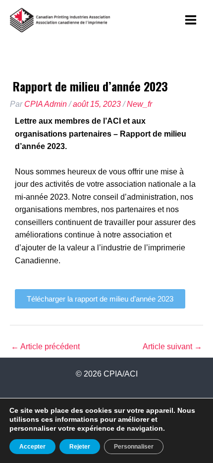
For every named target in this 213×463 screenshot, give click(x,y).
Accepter (32, 446)
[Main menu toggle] (191, 19)
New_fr (139, 104)
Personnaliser (134, 446)
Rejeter (79, 446)
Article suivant (172, 346)
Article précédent (45, 346)
